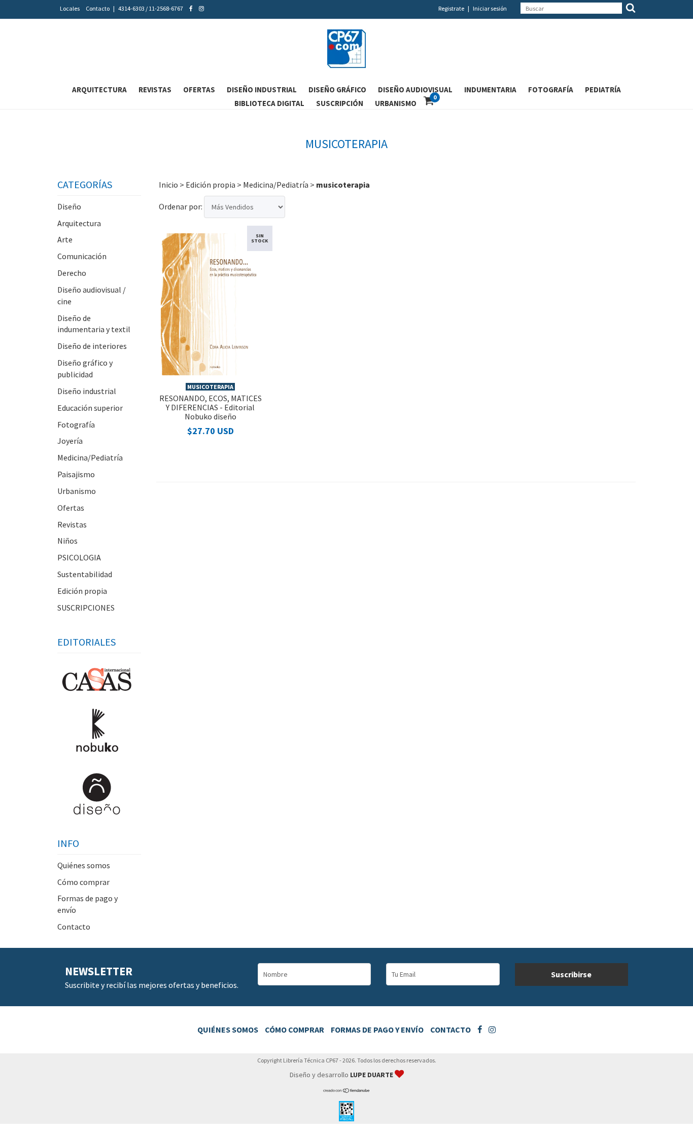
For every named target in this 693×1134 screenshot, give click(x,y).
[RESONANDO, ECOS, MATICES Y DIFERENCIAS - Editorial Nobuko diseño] (210, 303)
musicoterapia (210, 387)
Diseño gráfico (337, 89)
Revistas (154, 89)
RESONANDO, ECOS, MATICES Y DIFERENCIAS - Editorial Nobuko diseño (210, 407)
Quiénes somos (83, 865)
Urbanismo (396, 103)
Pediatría (603, 89)
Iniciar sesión (490, 8)
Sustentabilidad (84, 574)
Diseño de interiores (92, 346)
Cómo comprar (83, 882)
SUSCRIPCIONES (86, 608)
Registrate (451, 8)
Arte (65, 239)
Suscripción (339, 103)
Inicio (168, 185)
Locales (70, 8)
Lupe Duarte (372, 1074)
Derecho (71, 273)
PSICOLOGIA (79, 557)
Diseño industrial (262, 89)
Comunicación (82, 256)
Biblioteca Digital (269, 103)
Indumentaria (490, 89)
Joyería (70, 441)
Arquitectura (99, 89)
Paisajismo (76, 474)
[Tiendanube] (347, 1090)
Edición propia (82, 591)
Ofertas (199, 89)
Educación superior (90, 408)
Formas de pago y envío (377, 1029)
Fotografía (550, 89)
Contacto (98, 8)
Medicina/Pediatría (90, 457)
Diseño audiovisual (415, 89)
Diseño (69, 206)
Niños (67, 541)
